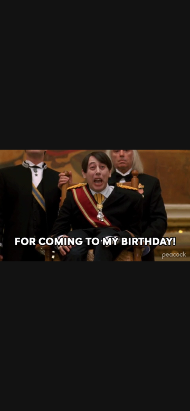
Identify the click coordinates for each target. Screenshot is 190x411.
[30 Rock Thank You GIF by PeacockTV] (95, 205)
